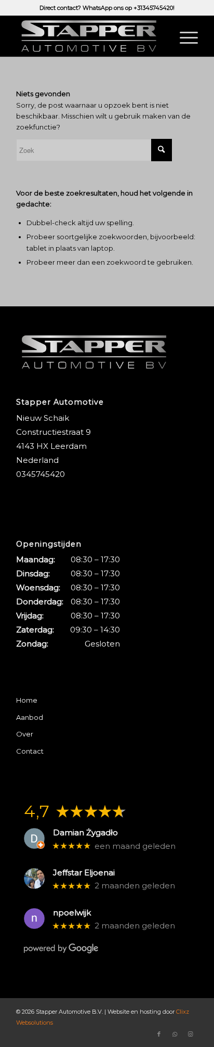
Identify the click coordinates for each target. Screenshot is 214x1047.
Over (24, 734)
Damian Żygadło (85, 832)
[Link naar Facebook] (159, 1034)
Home (26, 700)
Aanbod (29, 717)
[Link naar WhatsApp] (174, 1034)
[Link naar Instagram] (190, 1034)
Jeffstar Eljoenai (84, 872)
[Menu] (183, 36)
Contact (30, 751)
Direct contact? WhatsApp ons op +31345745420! (107, 7)
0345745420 (40, 474)
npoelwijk (72, 912)
